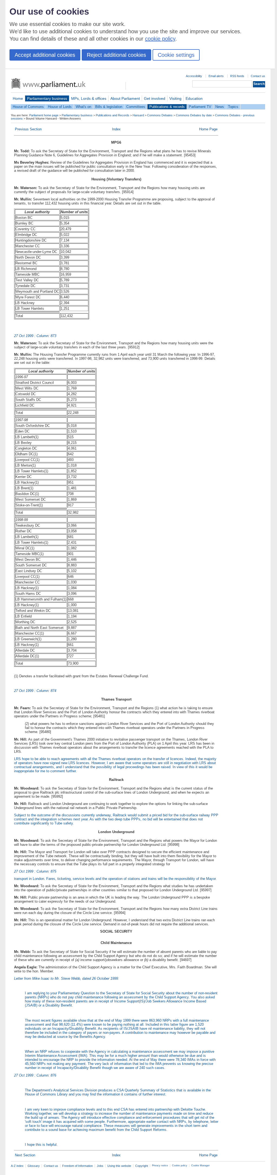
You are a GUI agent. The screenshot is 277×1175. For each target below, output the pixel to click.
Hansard (138, 115)
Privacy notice (160, 1165)
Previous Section (28, 129)
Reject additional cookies (116, 55)
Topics (233, 107)
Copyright (141, 1165)
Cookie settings (176, 55)
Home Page (208, 129)
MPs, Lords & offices (88, 98)
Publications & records (167, 107)
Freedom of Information (77, 1165)
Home (18, 98)
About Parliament (125, 98)
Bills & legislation (108, 107)
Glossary (34, 1165)
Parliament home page (43, 115)
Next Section (25, 1155)
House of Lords (60, 107)
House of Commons (28, 107)
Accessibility (194, 76)
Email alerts (216, 76)
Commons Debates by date (194, 115)
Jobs (100, 1165)
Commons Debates (160, 115)
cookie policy (160, 39)
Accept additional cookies (45, 55)
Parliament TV (200, 107)
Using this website (119, 1165)
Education (194, 98)
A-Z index (17, 1165)
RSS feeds (237, 76)
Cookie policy (179, 1165)
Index (116, 129)
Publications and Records (112, 115)
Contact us (258, 76)
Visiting (175, 98)
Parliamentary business (47, 98)
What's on (83, 107)
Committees (135, 107)
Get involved (154, 98)
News (219, 107)
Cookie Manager (200, 1165)
